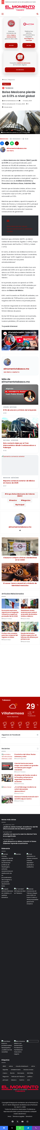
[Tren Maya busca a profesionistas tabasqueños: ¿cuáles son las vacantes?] (7, 1046)
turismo (21, 1080)
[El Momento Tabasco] (20, 8)
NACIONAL (30, 1073)
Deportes (5, 1069)
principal (20, 505)
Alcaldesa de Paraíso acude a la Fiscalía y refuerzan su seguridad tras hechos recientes (25, 778)
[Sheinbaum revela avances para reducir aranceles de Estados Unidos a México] (29, 603)
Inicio (5, 80)
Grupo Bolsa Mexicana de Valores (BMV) (20, 495)
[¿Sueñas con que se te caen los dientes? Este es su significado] (20, 856)
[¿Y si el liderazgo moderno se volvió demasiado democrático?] (7, 790)
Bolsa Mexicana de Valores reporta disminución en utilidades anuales (19, 228)
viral (28, 1080)
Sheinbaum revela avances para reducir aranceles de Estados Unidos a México (29, 613)
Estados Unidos (28, 1069)
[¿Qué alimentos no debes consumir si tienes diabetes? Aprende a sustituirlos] (32, 860)
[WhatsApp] (12, 143)
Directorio (29, 1116)
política (29, 1076)
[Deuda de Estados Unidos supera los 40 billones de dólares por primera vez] (29, 626)
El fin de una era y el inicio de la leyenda (19, 410)
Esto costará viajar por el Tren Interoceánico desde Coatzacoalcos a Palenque (19, 445)
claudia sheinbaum (22, 1066)
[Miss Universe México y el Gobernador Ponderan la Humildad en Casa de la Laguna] (20, 1047)
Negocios (11, 80)
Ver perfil (10, 151)
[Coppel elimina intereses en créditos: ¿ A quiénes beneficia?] (7, 893)
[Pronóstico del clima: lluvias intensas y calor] (7, 757)
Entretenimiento (16, 1069)
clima (33, 1066)
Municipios (20, 1073)
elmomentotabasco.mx (11, 101)
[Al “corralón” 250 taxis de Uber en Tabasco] (20, 891)
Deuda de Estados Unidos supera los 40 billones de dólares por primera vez (29, 636)
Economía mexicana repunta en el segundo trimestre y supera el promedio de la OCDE (10, 613)
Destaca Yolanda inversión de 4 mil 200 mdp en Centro (26, 798)
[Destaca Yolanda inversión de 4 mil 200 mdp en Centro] (7, 799)
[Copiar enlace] (17, 143)
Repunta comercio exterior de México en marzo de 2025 (19, 482)
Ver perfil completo (11, 372)
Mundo (12, 1073)
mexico (14, 500)
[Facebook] (2, 143)
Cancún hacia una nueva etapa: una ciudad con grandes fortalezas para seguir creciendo (26, 766)
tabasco (14, 1080)
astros (11, 1066)
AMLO (4, 1066)
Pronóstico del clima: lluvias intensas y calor (25, 755)
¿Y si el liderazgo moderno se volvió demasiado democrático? (25, 789)
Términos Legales (18, 1116)
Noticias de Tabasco (18, 1076)
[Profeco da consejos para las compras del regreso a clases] (10, 626)
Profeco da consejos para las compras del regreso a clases (10, 635)
